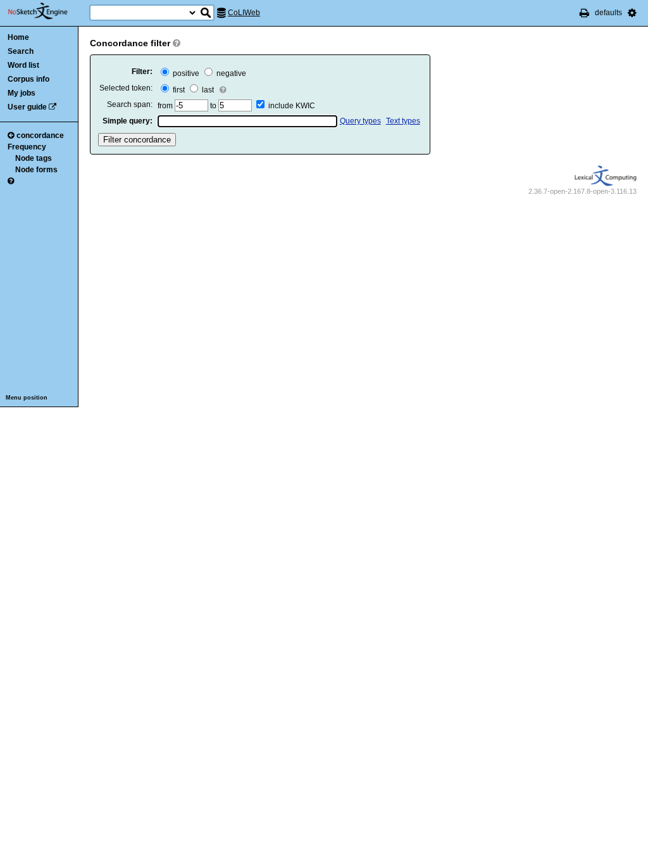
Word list (23, 65)
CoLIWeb (244, 12)
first (178, 89)
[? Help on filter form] (176, 43)
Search (21, 51)
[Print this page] (584, 12)
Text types (403, 121)
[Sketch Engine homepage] (47, 11)
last (207, 89)
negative (230, 73)
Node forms (36, 169)
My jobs (21, 93)
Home (18, 37)
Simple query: (128, 121)
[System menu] (632, 12)
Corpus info (28, 79)
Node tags (33, 158)
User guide (27, 107)
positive (185, 73)
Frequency (27, 146)
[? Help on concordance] (11, 181)
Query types (360, 121)
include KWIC (291, 105)
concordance (40, 135)
